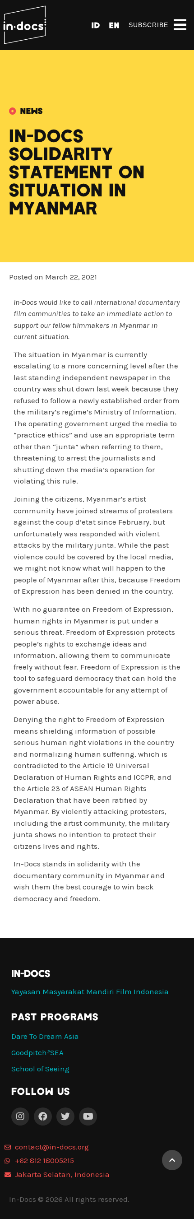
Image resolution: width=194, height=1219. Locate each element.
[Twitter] (65, 1116)
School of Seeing (40, 1068)
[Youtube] (88, 1116)
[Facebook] (43, 1116)
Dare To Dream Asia (45, 1036)
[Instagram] (20, 1116)
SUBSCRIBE (148, 24)
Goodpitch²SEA (37, 1052)
